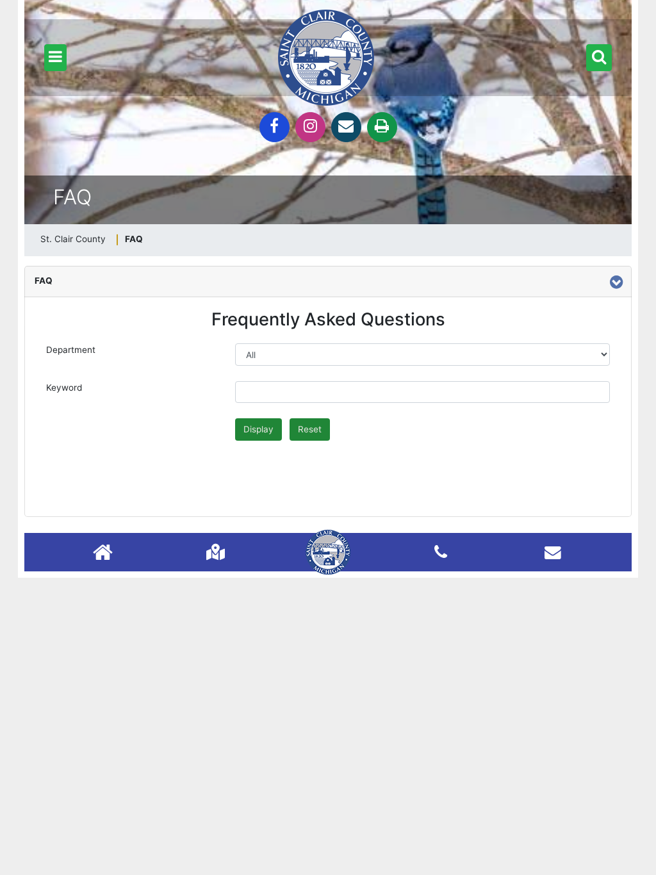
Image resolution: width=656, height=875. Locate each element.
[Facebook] (274, 127)
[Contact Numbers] (440, 552)
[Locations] (215, 552)
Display (258, 429)
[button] (55, 57)
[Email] (346, 127)
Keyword (64, 387)
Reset (310, 429)
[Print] (382, 127)
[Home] (103, 554)
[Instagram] (310, 127)
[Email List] (553, 552)
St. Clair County (73, 239)
